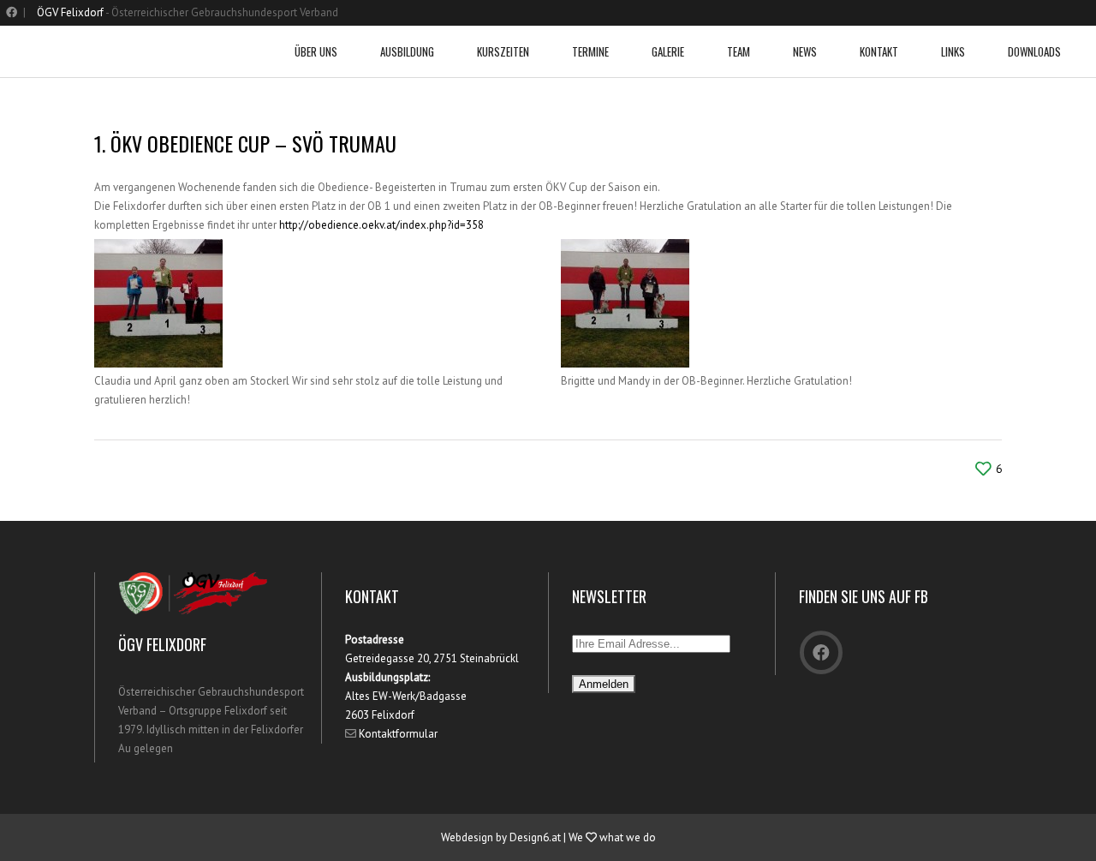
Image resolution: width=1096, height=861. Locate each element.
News (805, 51)
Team (738, 51)
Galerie (668, 51)
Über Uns (316, 51)
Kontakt (879, 51)
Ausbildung (407, 51)
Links (953, 51)
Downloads (1034, 51)
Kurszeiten (503, 51)
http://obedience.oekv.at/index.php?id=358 (381, 225)
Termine (590, 51)
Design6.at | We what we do (582, 837)
